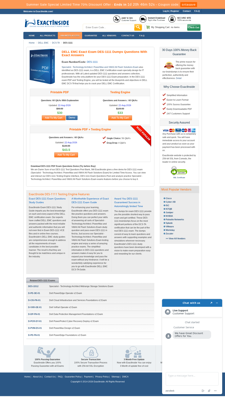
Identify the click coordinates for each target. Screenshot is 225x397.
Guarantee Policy (73, 377)
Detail (179, 78)
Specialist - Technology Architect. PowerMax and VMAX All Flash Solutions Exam (100, 67)
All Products (47, 36)
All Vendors (109, 36)
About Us (37, 377)
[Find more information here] (192, 346)
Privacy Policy (102, 377)
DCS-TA (56, 43)
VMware (170, 226)
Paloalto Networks (175, 219)
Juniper (169, 212)
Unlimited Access (69, 36)
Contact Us (49, 377)
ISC (167, 205)
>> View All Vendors (175, 238)
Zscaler (169, 233)
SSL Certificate (179, 178)
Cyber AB (171, 202)
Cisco (169, 198)
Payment (88, 377)
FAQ (60, 377)
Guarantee (91, 36)
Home (32, 36)
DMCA (125, 377)
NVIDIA (169, 216)
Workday (170, 230)
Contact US (127, 36)
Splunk (169, 223)
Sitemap (115, 377)
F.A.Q (141, 36)
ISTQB (169, 209)
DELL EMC (43, 43)
